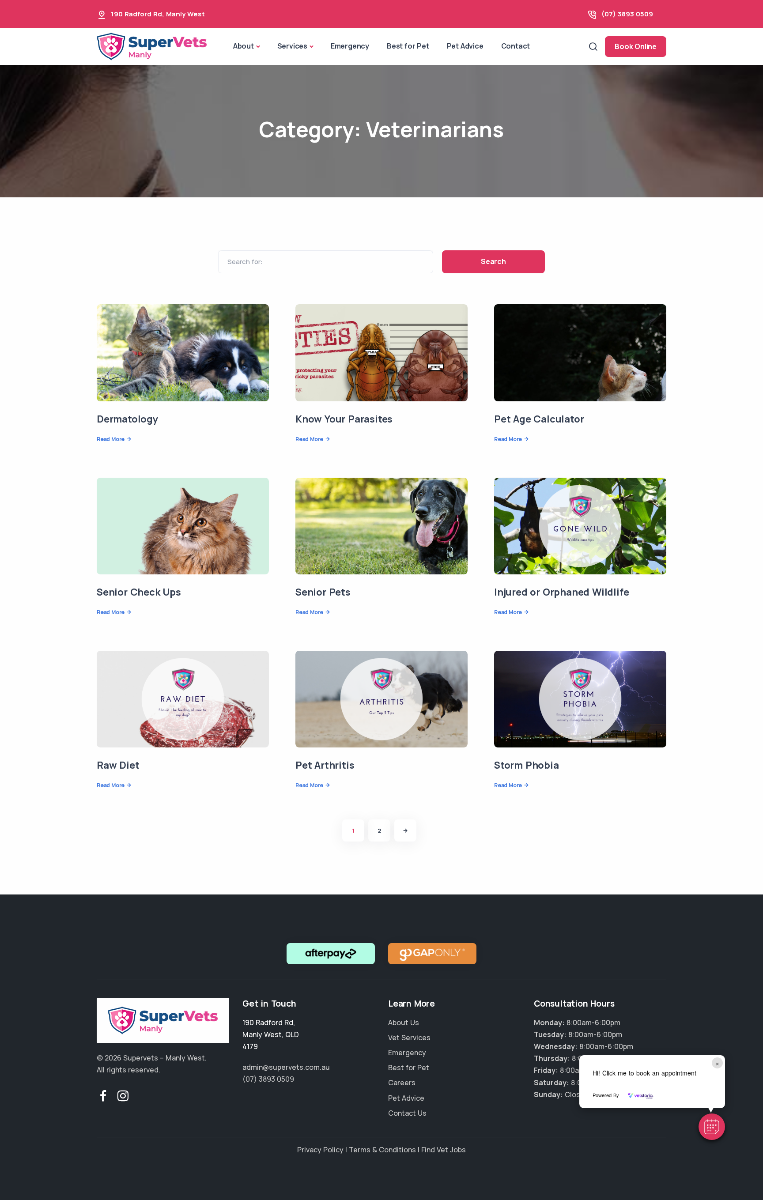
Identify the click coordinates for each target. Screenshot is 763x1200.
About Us (403, 1022)
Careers (401, 1082)
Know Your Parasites (344, 419)
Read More (111, 439)
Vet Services (409, 1037)
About (243, 46)
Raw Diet (118, 765)
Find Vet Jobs (443, 1150)
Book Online (636, 46)
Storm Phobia (526, 765)
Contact (515, 46)
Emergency (350, 46)
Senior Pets (323, 592)
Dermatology (127, 419)
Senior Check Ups (139, 592)
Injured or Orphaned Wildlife (561, 592)
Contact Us (407, 1113)
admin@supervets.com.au (286, 1067)
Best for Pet (408, 46)
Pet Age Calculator (539, 419)
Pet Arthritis (324, 765)
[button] (712, 1126)
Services (292, 46)
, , (270, 1034)
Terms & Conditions (382, 1150)
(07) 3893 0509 (627, 14)
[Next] (405, 830)
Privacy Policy (320, 1150)
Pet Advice (465, 46)
